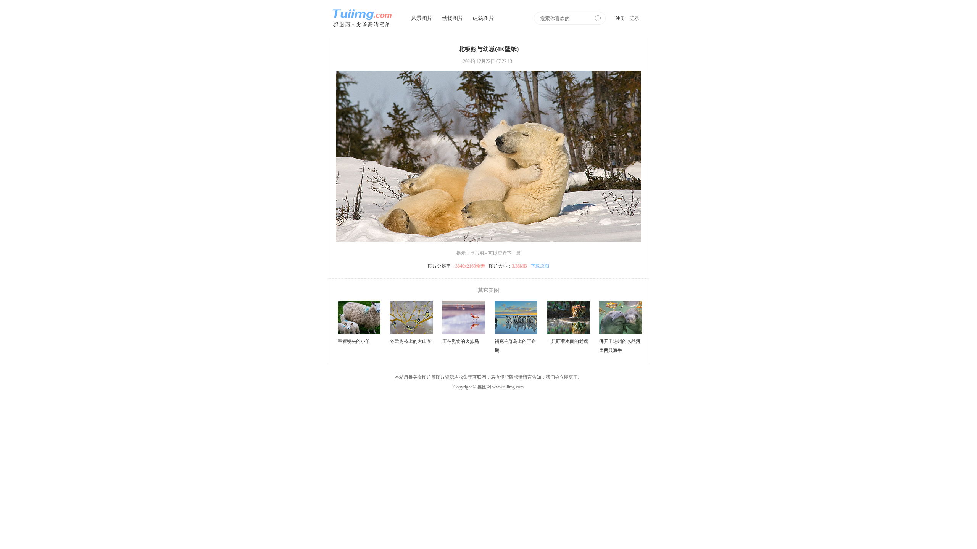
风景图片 (421, 18)
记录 (634, 18)
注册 (620, 18)
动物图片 (452, 18)
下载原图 (540, 266)
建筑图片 (483, 18)
